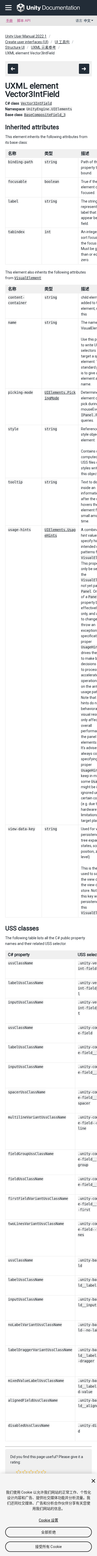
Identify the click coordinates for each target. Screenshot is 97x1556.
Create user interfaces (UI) (26, 42)
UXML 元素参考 (43, 47)
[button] (19, 1472)
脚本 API (24, 21)
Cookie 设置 (48, 1520)
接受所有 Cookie (48, 1547)
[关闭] (93, 1481)
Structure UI (15, 47)
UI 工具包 (62, 42)
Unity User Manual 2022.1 (26, 36)
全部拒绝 (48, 1532)
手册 (9, 21)
